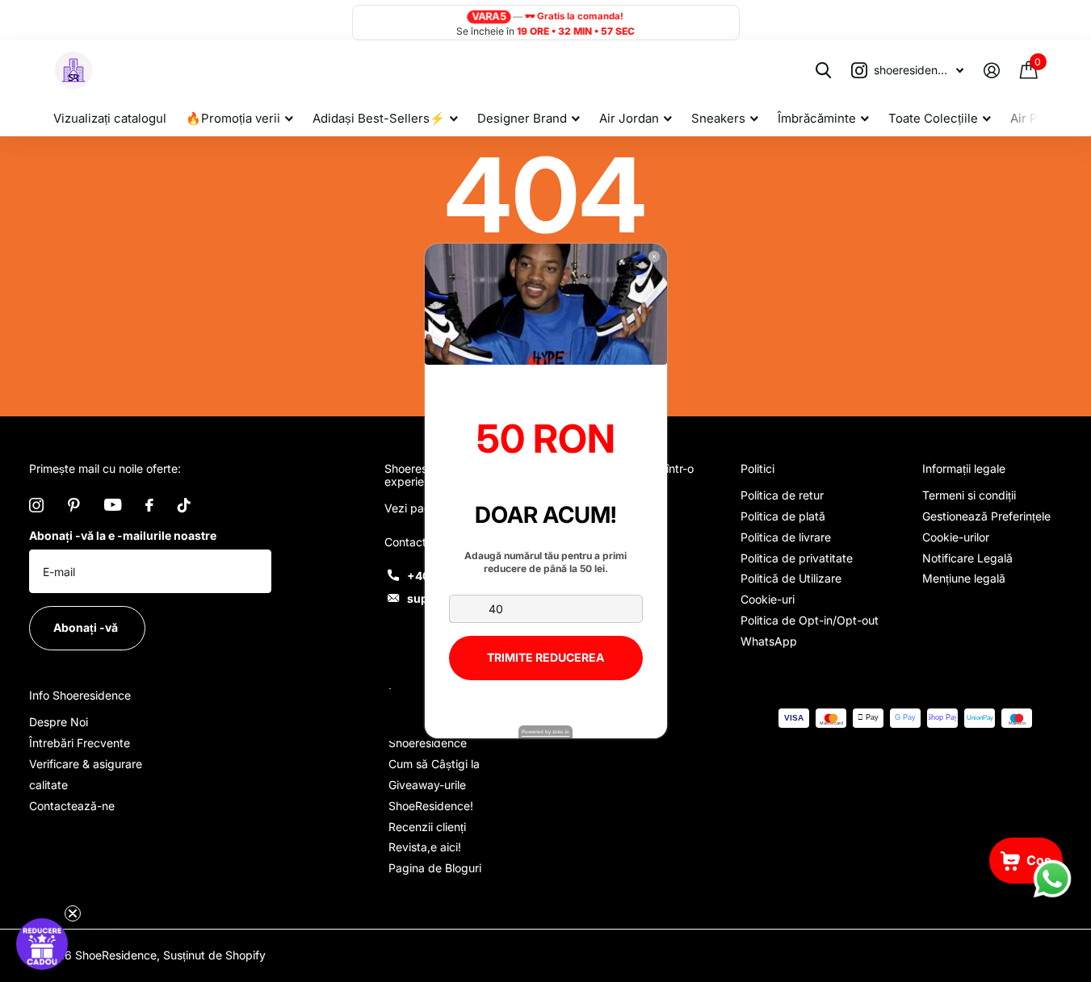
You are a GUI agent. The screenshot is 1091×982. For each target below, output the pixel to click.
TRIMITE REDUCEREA (545, 657)
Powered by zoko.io (545, 731)
